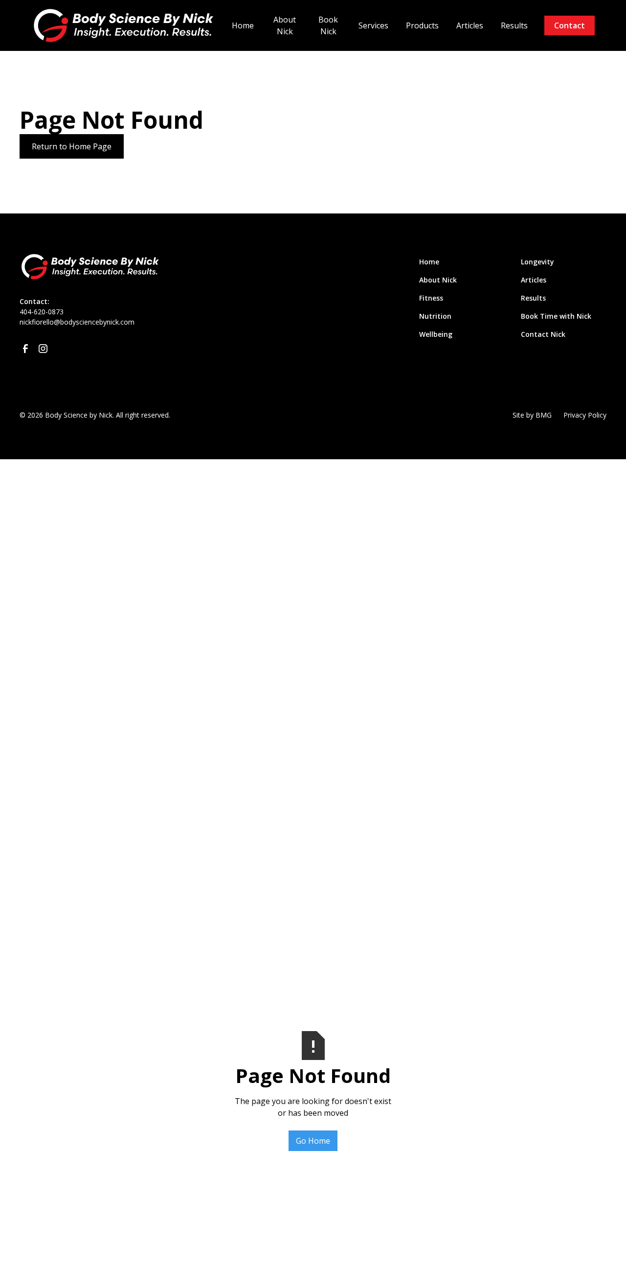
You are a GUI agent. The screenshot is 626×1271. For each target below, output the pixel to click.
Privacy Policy (584, 415)
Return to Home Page (72, 146)
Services (373, 25)
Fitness (431, 298)
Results (514, 25)
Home (243, 25)
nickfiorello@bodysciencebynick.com (77, 322)
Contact (569, 25)
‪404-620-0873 (42, 311)
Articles (469, 25)
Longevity (537, 261)
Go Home (313, 1140)
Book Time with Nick (556, 316)
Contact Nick (543, 334)
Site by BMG (532, 415)
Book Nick (328, 25)
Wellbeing (435, 334)
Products (422, 25)
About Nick (284, 25)
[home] (127, 25)
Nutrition (435, 316)
